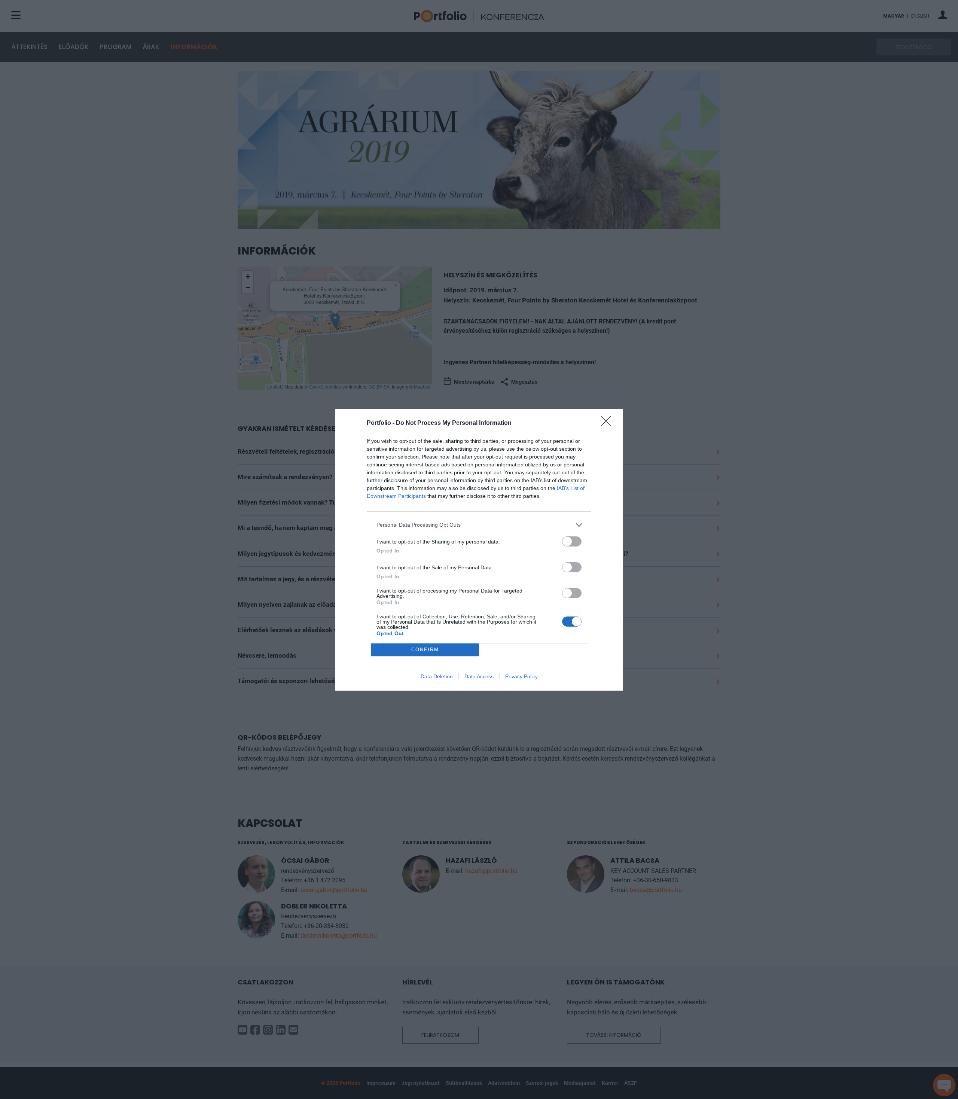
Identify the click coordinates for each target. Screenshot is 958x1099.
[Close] (608, 423)
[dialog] (479, 550)
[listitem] (479, 525)
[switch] (572, 541)
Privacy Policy (521, 676)
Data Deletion (437, 676)
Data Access (479, 676)
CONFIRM (425, 649)
